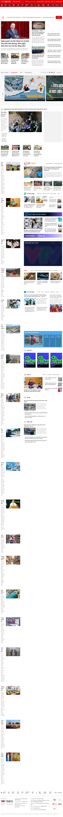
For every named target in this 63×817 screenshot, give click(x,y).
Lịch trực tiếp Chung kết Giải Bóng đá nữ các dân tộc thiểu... (4, 61)
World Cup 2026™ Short (47, 270)
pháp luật (14, 5)
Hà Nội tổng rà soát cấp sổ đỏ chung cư (51, 389)
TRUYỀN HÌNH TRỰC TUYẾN (31, 243)
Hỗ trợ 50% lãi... (2, 464)
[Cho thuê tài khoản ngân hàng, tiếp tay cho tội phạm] (30, 276)
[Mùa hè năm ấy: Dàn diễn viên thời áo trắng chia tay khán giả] (13, 243)
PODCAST (29, 350)
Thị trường (49, 374)
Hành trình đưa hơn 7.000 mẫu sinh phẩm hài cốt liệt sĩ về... (4, 153)
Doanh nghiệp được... (3, 558)
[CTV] (54, 804)
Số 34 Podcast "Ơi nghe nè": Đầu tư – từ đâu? (43, 363)
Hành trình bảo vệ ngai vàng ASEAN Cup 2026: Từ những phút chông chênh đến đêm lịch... (29, 309)
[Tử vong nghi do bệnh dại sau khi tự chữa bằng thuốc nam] (59, 201)
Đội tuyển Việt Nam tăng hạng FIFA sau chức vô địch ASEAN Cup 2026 (42, 309)
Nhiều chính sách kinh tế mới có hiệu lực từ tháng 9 (25, 61)
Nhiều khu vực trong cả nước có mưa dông (33, 346)
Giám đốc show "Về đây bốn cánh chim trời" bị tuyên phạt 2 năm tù (34, 425)
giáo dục (48, 5)
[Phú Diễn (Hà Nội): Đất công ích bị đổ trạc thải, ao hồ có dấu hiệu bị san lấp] (57, 183)
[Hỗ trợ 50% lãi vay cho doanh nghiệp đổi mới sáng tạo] (13, 466)
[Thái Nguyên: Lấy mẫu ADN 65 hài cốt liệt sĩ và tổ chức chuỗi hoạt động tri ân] (27, 147)
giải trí (32, 5)
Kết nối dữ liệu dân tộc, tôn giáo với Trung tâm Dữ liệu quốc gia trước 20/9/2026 (50, 230)
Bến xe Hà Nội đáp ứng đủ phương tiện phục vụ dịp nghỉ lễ (35, 401)
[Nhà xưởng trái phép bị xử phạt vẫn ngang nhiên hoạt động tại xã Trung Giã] (33, 172)
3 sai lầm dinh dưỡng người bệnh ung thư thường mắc (40, 206)
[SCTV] (54, 808)
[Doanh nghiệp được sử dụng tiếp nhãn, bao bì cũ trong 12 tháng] (13, 560)
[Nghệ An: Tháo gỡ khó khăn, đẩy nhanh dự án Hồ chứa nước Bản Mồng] (28, 183)
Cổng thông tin (41, 1)
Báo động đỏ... (2, 592)
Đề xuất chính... (3, 326)
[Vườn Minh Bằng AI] (43, 235)
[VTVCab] (59, 804)
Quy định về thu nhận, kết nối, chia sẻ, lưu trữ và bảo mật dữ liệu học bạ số (32, 231)
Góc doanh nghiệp (55, 374)
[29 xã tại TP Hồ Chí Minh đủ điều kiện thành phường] (13, 504)
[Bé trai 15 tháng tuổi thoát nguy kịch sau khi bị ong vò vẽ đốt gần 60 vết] (29, 199)
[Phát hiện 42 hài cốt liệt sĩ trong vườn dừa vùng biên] (38, 147)
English (48, 1)
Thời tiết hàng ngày (32, 332)
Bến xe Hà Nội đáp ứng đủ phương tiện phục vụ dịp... (53, 34)
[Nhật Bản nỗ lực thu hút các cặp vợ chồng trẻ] (56, 276)
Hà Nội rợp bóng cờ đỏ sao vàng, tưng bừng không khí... (15, 61)
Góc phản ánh (49, 163)
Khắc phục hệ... (2, 395)
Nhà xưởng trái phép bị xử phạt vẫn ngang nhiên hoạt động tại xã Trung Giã (53, 169)
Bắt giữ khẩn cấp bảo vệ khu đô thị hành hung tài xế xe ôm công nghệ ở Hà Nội (35, 441)
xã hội (9, 5)
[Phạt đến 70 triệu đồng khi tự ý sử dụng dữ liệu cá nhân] (43, 276)
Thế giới (18, 5)
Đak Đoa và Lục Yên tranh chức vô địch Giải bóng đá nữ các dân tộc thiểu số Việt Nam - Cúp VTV (35, 295)
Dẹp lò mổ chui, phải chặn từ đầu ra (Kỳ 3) (38, 189)
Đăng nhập (60, 1)
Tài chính (44, 374)
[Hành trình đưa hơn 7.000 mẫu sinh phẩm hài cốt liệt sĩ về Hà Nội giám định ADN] (5, 147)
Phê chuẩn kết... (2, 200)
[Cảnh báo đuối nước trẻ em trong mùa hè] (59, 206)
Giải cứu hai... (2, 649)
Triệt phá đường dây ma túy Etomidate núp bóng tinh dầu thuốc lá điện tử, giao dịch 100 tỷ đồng (36, 438)
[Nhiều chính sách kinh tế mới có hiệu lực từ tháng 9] (25, 55)
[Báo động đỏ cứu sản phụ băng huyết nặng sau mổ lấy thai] (13, 594)
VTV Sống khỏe (56, 270)
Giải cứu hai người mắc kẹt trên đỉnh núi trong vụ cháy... (54, 62)
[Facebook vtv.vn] (52, 1)
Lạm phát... (2, 536)
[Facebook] (49, 72)
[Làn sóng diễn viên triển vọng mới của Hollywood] (13, 756)
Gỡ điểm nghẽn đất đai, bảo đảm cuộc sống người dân (50, 384)
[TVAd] (59, 800)
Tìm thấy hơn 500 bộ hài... (4, 114)
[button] (60, 194)
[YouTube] (52, 72)
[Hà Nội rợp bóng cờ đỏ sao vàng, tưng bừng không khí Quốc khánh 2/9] (15, 55)
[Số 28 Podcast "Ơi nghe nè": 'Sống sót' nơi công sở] (56, 360)
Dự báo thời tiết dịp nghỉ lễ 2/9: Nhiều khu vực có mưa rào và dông (35, 417)
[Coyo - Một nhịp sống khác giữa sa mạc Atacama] (13, 724)
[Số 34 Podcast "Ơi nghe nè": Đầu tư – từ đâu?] (43, 360)
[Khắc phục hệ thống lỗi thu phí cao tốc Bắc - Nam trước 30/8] (13, 397)
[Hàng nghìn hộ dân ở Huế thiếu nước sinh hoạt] (13, 621)
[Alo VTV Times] (30, 164)
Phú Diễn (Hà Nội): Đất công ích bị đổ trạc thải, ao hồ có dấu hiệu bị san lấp (57, 189)
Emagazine (14, 72)
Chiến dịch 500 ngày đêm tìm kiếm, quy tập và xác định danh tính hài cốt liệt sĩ (25, 109)
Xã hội (28, 397)
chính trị (5, 5)
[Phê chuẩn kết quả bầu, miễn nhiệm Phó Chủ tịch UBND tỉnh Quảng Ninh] (13, 202)
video (55, 792)
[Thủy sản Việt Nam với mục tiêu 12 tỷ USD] (60, 379)
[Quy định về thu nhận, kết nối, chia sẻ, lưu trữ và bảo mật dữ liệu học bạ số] (33, 223)
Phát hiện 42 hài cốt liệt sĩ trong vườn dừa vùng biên (37, 153)
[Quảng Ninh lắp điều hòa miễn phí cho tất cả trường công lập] (13, 690)
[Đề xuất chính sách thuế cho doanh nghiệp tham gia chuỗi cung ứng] (13, 328)
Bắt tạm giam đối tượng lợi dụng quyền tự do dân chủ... (54, 56)
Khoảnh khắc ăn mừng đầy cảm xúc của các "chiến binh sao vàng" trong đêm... (56, 296)
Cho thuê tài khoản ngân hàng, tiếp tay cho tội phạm (29, 283)
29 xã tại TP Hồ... (2, 502)
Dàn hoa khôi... (2, 164)
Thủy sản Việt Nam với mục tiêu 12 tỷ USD (50, 378)
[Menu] (61, 5)
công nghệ (43, 5)
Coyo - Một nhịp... (2, 722)
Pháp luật (29, 421)
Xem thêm (59, 72)
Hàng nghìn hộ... (2, 619)
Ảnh (21, 72)
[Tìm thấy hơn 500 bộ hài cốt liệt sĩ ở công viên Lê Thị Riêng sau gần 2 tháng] (25, 121)
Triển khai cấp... (2, 357)
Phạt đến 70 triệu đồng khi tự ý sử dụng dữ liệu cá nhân (42, 283)
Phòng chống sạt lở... (3, 270)
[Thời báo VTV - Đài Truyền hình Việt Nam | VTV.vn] (6, 1)
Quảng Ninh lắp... (2, 688)
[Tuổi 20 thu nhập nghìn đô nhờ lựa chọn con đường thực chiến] (25, 88)
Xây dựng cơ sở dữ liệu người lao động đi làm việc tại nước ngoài (51, 225)
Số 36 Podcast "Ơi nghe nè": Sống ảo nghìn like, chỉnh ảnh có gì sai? (29, 363)
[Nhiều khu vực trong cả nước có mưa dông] (33, 340)
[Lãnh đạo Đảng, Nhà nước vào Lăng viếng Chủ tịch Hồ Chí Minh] (38, 50)
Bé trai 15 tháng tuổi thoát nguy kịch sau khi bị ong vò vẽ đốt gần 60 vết (29, 206)
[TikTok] (54, 72)
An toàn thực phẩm (38, 270)
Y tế (35, 5)
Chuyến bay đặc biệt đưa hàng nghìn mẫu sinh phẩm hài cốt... (16, 153)
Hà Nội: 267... (2, 430)
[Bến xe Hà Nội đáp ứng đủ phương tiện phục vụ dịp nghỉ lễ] (30, 407)
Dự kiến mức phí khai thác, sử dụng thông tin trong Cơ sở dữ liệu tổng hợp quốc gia (51, 220)
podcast (60, 792)
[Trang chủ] (2, 5)
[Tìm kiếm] (55, 1)
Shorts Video (5, 72)
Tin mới (59, 17)
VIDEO (25, 270)
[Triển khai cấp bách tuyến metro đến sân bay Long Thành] (13, 358)
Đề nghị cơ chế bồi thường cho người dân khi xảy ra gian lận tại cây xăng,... (32, 390)
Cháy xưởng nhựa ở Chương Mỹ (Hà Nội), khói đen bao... (54, 40)
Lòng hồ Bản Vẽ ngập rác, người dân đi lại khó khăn (48, 189)
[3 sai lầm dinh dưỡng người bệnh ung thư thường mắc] (41, 199)
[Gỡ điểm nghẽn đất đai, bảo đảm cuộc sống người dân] (60, 384)
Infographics (28, 72)
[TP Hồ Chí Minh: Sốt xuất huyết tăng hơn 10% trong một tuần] (13, 303)
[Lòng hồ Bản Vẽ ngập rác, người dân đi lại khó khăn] (48, 183)
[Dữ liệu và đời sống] (35, 214)
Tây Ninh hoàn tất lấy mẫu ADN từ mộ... (4, 135)
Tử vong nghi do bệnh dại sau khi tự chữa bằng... (52, 200)
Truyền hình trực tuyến (31, 1)
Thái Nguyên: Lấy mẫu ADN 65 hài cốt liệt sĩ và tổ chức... (27, 153)
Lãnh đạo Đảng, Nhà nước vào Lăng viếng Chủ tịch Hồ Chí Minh (38, 57)
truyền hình (27, 5)
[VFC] (54, 800)
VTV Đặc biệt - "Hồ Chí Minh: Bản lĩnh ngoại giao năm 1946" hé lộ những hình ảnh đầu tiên (38, 33)
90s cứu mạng (53, 193)
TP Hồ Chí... (2, 301)
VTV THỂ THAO (30, 292)
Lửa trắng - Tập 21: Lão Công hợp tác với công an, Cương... (54, 51)
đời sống (39, 5)
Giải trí (32, 270)
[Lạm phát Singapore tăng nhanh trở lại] (13, 539)
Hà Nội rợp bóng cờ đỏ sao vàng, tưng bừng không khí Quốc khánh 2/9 (36, 413)
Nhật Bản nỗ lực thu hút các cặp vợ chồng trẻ (55, 282)
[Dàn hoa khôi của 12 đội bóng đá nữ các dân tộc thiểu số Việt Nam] (13, 166)
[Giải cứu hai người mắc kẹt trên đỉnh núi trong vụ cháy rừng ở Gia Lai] (13, 651)
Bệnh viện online (46, 193)
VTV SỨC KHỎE (30, 193)
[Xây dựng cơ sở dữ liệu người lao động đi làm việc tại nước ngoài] (60, 225)
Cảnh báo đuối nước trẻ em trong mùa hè (52, 206)
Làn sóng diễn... (2, 755)
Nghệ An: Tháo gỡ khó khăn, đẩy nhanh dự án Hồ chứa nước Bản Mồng (27, 189)
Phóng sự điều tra (58, 163)
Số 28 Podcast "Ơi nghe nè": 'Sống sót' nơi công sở (56, 364)
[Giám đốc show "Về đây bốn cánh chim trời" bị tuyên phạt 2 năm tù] (30, 431)
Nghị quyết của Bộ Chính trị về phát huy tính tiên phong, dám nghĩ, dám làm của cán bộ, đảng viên (15, 43)
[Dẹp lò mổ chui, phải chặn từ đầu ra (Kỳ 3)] (38, 183)
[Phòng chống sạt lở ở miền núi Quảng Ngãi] (13, 272)
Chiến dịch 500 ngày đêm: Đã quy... (4, 140)
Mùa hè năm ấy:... (3, 241)
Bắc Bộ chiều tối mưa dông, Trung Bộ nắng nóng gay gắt (54, 45)
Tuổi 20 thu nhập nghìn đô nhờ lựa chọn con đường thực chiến (21, 99)
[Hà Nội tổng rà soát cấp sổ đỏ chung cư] (60, 390)
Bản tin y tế (39, 193)
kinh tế (22, 5)
